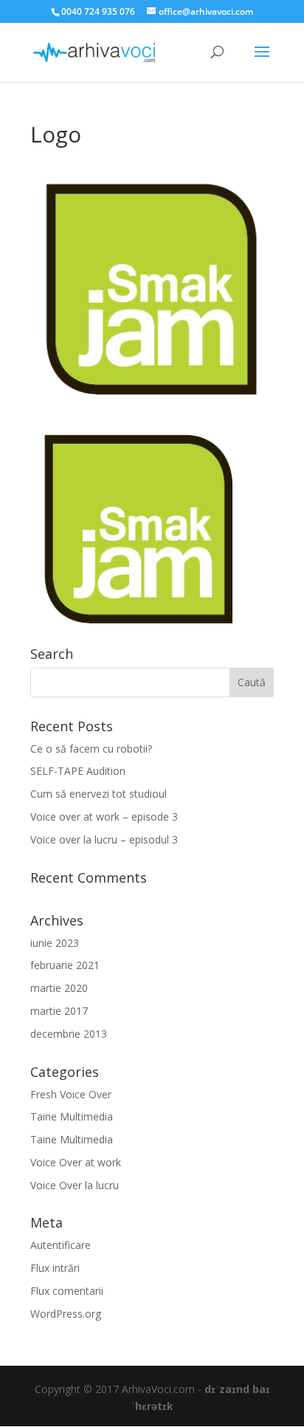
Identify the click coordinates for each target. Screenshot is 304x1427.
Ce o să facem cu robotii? (91, 749)
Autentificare (60, 1245)
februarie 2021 (65, 965)
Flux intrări (55, 1268)
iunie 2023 (54, 943)
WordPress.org (65, 1314)
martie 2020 (59, 988)
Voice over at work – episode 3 (104, 817)
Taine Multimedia (71, 1116)
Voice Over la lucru (74, 1185)
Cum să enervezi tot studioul (98, 794)
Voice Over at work (75, 1162)
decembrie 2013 (68, 1034)
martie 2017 (59, 1011)
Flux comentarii (66, 1291)
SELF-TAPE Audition (77, 771)
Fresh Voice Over (70, 1094)
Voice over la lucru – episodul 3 (104, 839)
